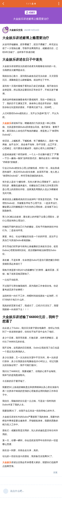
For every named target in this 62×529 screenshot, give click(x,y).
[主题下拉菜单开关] (59, 3)
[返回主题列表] (3, 3)
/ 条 (30, 3)
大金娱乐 (6, 123)
